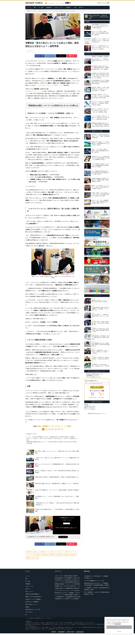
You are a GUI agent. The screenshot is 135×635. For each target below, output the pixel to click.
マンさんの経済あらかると (67, 580)
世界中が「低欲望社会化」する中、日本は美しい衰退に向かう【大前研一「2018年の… (100, 352)
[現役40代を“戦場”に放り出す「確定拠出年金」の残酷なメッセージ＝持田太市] (30, 484)
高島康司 (71, 594)
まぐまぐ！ (49, 618)
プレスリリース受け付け (89, 409)
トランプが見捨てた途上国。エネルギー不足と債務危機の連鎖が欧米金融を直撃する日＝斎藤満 (100, 165)
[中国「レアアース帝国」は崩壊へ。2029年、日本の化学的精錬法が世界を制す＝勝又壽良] (87, 151)
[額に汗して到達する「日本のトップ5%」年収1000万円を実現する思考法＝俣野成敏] (30, 471)
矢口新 (73, 596)
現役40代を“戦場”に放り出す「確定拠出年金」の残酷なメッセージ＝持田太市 (57, 483)
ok (119, 627)
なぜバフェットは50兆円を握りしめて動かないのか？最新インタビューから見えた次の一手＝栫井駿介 (100, 47)
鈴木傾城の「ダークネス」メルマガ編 (67, 584)
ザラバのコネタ (28, 612)
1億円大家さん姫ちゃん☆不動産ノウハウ (50, 85)
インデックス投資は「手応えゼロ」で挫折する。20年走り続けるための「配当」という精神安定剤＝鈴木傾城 (100, 117)
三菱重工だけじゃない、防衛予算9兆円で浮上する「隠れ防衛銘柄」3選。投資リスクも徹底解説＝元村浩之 (100, 158)
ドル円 (63, 578)
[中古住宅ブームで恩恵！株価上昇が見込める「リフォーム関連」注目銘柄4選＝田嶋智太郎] (87, 137)
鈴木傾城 (75, 588)
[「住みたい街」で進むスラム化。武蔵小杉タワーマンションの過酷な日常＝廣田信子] (30, 458)
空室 (33, 558)
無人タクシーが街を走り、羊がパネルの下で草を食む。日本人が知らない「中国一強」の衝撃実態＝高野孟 (100, 110)
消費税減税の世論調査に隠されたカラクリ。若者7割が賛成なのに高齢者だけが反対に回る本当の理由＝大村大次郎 (101, 125)
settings (119, 631)
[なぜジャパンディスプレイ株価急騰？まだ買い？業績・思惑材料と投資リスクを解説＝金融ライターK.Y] (87, 202)
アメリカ (71, 598)
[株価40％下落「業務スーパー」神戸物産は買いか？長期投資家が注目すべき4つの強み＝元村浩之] (87, 144)
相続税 (28, 558)
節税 (37, 558)
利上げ (68, 586)
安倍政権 (75, 575)
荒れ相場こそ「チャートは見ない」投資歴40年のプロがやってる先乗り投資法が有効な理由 (100, 40)
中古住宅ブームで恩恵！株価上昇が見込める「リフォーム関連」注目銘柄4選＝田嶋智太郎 (100, 136)
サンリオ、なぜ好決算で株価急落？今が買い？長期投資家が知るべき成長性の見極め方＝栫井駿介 (51, 436)
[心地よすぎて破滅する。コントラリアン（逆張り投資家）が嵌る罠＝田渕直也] (30, 491)
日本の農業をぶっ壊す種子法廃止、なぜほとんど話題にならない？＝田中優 (100, 365)
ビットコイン (58, 594)
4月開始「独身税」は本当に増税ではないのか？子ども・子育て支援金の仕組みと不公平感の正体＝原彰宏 (100, 194)
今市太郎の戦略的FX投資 (70, 582)
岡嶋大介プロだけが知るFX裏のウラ (33, 596)
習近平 (67, 598)
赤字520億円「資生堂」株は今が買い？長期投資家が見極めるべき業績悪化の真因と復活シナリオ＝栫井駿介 (100, 68)
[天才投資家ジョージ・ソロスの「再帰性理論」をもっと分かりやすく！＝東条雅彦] (30, 497)
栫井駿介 (71, 575)
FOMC (56, 578)
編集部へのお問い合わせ (89, 407)
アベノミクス (61, 582)
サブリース (73, 551)
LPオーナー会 (55, 551)
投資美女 (27, 606)
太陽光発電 (59, 555)
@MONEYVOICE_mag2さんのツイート (97, 413)
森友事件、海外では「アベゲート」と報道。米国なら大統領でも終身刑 (100, 301)
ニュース (29, 7)
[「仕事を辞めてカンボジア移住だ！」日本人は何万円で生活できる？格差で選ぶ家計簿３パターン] (30, 504)
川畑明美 (67, 594)
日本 (77, 596)
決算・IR (81, 7)
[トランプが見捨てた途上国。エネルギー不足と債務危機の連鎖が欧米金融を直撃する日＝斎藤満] (87, 166)
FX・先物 (41, 7)
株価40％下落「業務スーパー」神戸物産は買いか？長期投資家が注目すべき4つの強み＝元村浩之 (100, 143)
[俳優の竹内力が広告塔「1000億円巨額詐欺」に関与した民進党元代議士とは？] (30, 478)
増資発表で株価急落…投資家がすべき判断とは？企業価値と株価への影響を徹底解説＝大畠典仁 (100, 180)
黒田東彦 (60, 578)
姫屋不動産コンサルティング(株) (34, 91)
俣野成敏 (57, 584)
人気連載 (67, 7)
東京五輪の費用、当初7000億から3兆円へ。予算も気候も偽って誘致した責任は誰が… (101, 337)
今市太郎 (75, 594)
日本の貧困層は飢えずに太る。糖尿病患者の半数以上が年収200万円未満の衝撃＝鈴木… (101, 345)
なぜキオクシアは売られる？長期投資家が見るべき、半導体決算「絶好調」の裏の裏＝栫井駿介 (100, 103)
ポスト (62, 56)
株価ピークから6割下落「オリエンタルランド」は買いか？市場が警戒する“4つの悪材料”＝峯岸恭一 (100, 187)
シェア (38, 55)
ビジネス (106, 56)
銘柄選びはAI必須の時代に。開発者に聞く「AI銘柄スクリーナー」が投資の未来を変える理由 (98, 17)
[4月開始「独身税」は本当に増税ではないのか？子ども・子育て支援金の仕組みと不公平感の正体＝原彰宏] (87, 195)
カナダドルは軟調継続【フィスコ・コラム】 (94, 580)
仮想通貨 (68, 588)
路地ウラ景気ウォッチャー (31, 604)
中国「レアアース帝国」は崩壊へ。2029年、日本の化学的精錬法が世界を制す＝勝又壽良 (100, 33)
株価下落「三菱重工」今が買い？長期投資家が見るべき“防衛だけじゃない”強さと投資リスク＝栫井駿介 (100, 89)
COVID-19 (77, 590)
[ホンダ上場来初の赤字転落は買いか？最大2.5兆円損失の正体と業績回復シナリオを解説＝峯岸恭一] (87, 173)
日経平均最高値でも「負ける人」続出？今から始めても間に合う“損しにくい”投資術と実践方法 (100, 26)
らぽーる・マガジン (59, 575)
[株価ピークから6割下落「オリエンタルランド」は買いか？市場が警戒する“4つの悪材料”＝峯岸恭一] (87, 188)
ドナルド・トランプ (69, 590)
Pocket (72, 55)
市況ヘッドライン (29, 591)
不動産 (37, 555)
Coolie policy (117, 623)
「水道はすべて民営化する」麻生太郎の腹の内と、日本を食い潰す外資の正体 (100, 359)
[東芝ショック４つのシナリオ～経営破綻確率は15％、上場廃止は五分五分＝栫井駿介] (30, 465)
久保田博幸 (76, 598)
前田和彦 (51, 555)
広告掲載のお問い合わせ (89, 406)
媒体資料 (86, 404)
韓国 (72, 588)
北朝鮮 (78, 584)
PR (26, 614)
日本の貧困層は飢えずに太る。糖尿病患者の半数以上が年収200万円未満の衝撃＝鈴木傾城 (100, 82)
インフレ (63, 598)
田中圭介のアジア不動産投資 (32, 601)
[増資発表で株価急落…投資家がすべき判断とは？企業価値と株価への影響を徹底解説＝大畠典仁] (87, 180)
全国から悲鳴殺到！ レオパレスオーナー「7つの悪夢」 (54, 426)
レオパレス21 (30, 555)
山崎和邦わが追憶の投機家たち (32, 594)
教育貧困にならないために (61, 586)
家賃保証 (73, 555)
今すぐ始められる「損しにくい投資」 (55, 3)
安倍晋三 (66, 575)
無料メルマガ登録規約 (89, 380)
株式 (35, 7)
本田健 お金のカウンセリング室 (32, 609)
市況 (75, 7)
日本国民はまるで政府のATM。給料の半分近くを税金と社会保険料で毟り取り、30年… (100, 330)
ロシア (62, 594)
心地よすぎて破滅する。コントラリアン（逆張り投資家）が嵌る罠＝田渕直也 (57, 490)
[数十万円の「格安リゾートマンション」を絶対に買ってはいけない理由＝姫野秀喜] (30, 452)
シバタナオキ (77, 592)
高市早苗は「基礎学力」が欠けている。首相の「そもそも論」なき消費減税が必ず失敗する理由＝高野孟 (100, 96)
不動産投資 (48, 7)
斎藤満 (69, 578)
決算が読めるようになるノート (62, 592)
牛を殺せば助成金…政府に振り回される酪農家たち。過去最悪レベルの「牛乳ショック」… (100, 309)
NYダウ (78, 582)
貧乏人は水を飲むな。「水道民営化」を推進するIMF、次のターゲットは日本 (100, 60)
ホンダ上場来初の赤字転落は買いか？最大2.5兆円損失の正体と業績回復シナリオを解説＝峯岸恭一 (100, 173)
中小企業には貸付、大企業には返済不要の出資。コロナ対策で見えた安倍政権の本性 (100, 323)
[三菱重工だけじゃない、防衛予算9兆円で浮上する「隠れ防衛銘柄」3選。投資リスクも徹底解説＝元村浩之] (87, 158)
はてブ (49, 55)
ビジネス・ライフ (58, 7)
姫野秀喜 (66, 555)
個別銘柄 (71, 592)
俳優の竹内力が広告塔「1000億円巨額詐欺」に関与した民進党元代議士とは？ (57, 477)
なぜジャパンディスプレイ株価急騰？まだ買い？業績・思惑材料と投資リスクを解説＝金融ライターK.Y (100, 202)
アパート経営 (64, 551)
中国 (67, 578)
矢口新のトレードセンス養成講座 (33, 599)
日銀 (60, 598)
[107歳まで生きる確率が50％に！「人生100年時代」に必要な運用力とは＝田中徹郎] (30, 510)
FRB (60, 580)
